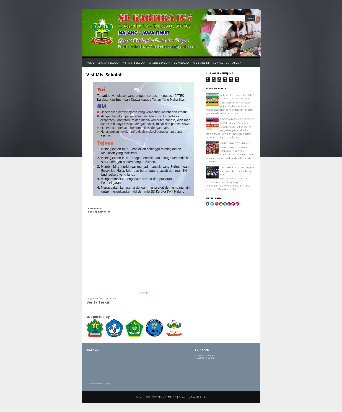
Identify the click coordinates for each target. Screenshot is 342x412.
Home (90, 62)
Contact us (221, 62)
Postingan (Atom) (107, 298)
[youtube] (237, 204)
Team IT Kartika (198, 397)
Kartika (100, 383)
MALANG (212, 355)
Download (181, 62)
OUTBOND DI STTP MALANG (235, 143)
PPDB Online (200, 62)
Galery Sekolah (159, 62)
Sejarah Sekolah (108, 62)
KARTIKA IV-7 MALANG (164, 397)
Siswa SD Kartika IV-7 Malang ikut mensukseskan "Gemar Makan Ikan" (237, 171)
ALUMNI (237, 62)
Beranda (143, 292)
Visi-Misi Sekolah (134, 62)
